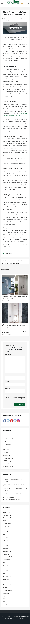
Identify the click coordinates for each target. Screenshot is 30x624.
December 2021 (7, 582)
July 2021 (5, 596)
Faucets (5, 441)
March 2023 (6, 540)
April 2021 (5, 604)
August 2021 (6, 593)
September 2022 (7, 557)
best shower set (20, 49)
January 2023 (6, 545)
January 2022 (6, 579)
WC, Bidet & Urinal (8, 466)
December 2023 (7, 515)
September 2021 (7, 590)
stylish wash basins (8, 449)
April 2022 (5, 571)
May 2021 (5, 601)
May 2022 (5, 568)
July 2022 (5, 562)
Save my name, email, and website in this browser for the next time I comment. (15, 399)
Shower (21, 18)
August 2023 (6, 526)
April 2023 (5, 537)
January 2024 (6, 512)
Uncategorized (7, 455)
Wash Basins (6, 463)
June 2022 (6, 565)
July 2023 (5, 529)
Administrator (6, 18)
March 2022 (6, 573)
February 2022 (7, 576)
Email (7, 381)
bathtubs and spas (8, 438)
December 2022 (7, 548)
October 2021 (6, 587)
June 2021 (5, 598)
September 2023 (7, 523)
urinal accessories (8, 458)
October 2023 (6, 520)
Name (7, 375)
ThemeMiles (15, 620)
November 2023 (7, 518)
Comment (8, 354)
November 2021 (7, 585)
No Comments (7, 20)
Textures (5, 452)
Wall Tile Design (7, 461)
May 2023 (5, 534)
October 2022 (6, 554)
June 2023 (6, 532)
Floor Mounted (7, 444)
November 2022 (7, 551)
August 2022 (6, 559)
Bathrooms (6, 436)
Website (7, 388)
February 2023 (7, 543)
